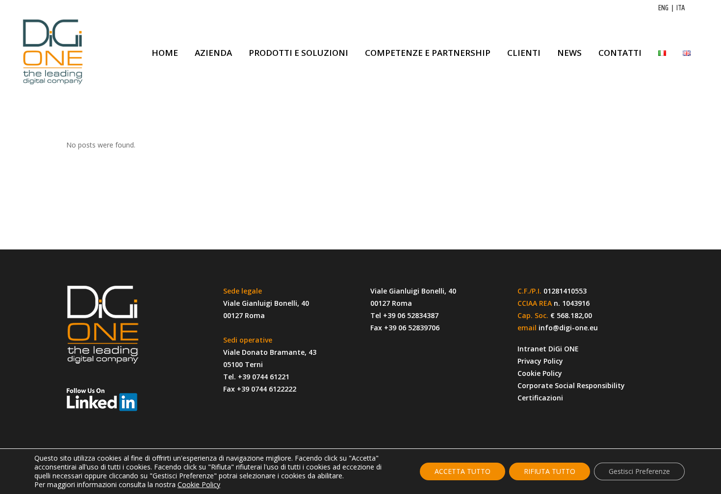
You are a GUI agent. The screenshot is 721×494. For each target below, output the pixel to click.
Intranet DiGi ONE (548, 348)
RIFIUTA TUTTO (549, 471)
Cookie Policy (539, 373)
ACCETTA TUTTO (462, 471)
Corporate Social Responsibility (571, 385)
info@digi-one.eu (568, 327)
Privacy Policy (540, 361)
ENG (663, 8)
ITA (680, 8)
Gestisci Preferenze (639, 471)
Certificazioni (540, 397)
